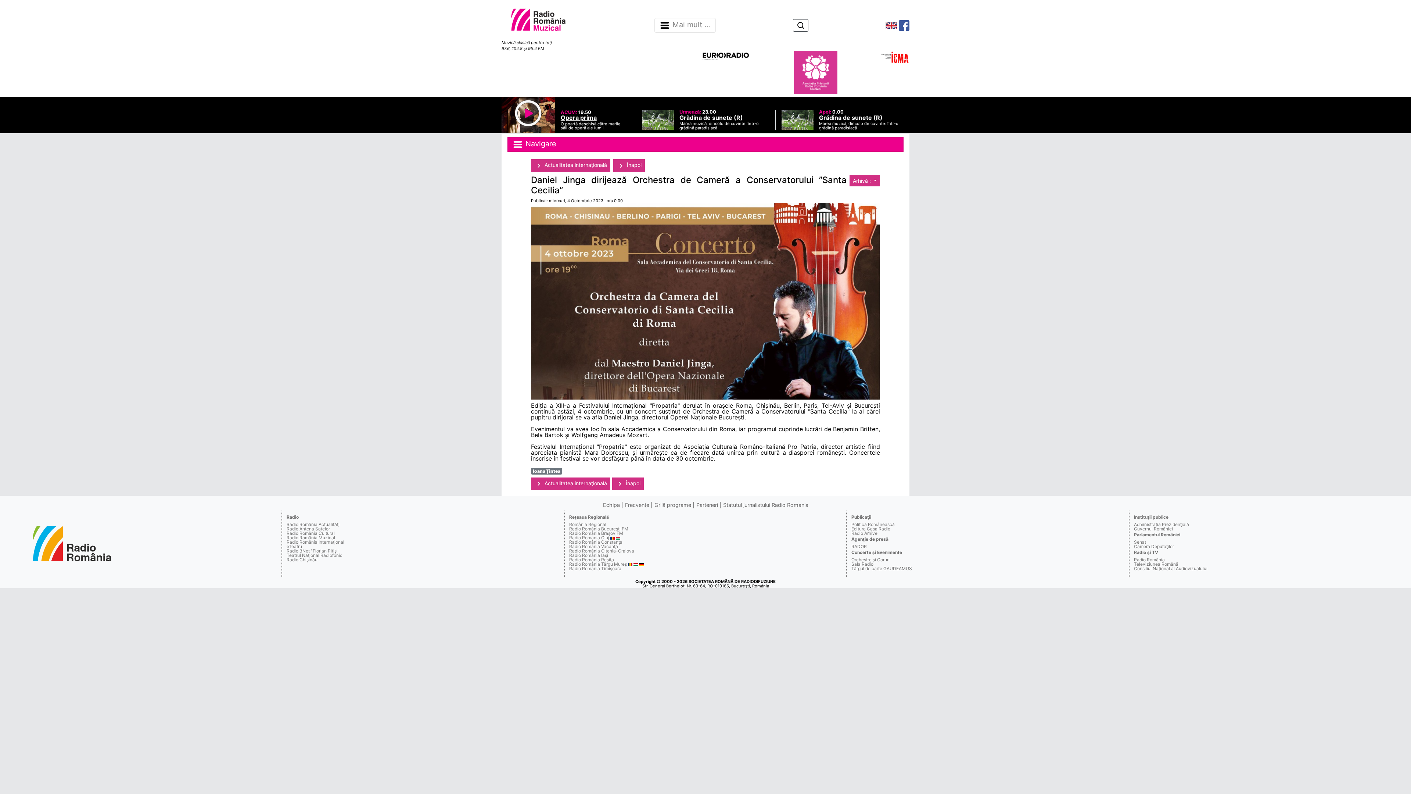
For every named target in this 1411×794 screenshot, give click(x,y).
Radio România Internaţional (315, 542)
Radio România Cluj (589, 537)
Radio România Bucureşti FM (598, 529)
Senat (1140, 542)
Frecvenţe (637, 505)
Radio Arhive (864, 533)
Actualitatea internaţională (575, 165)
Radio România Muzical (311, 537)
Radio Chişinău (302, 559)
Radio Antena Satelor (308, 529)
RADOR (859, 546)
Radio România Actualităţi (313, 524)
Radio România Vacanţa (593, 546)
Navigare (539, 144)
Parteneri (707, 505)
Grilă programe (672, 505)
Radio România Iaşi (588, 555)
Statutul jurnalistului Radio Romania (765, 505)
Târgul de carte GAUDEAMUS (881, 568)
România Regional (587, 524)
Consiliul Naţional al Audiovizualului (1170, 568)
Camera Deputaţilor (1154, 546)
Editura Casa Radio (870, 529)
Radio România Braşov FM (596, 533)
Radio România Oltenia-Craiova (601, 551)
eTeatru (294, 546)
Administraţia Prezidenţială (1161, 524)
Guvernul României (1153, 529)
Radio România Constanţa (595, 542)
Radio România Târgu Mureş (598, 564)
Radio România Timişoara (595, 568)
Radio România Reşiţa (591, 559)
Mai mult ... (691, 25)
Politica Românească (873, 524)
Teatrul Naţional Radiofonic (314, 555)
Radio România (1149, 559)
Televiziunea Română (1156, 564)
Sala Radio (862, 564)
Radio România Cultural (311, 533)
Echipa (611, 505)
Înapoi (633, 165)
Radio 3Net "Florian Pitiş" (312, 551)
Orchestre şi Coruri (870, 559)
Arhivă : (862, 181)
